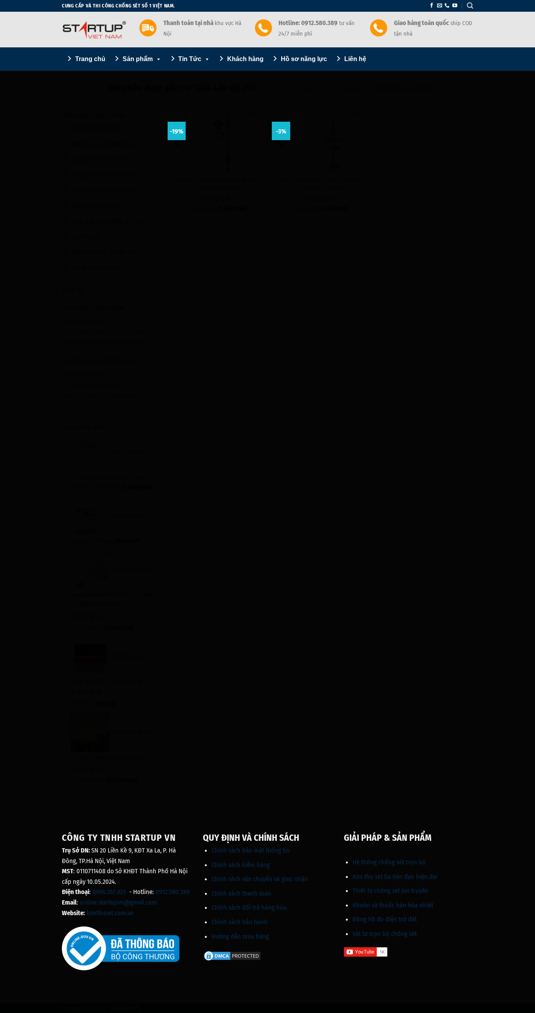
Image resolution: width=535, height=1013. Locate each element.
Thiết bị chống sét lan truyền (390, 890)
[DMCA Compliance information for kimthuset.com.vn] (232, 955)
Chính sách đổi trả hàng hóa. (249, 907)
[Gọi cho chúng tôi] (447, 6)
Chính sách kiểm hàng (240, 865)
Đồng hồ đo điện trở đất (384, 919)
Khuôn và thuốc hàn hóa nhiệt (392, 905)
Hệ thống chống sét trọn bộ (389, 862)
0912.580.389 (172, 892)
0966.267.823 (109, 892)
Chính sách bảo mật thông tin (250, 850)
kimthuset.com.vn (110, 913)
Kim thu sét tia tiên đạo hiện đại (394, 876)
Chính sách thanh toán (241, 893)
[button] (470, 5)
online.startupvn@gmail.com (118, 902)
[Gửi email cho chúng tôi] (439, 6)
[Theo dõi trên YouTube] (454, 6)
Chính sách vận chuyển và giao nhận (259, 879)
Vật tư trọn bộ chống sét (384, 933)
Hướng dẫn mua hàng (240, 936)
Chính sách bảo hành (239, 922)
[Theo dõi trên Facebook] (431, 6)
